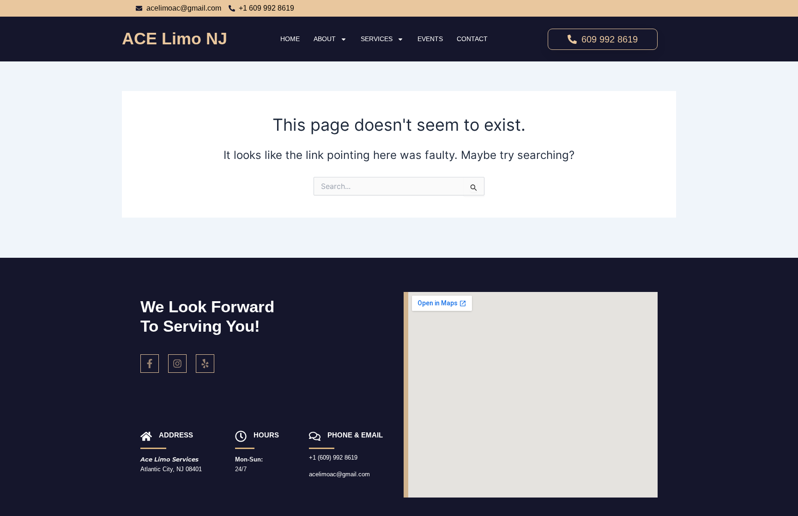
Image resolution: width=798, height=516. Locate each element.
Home (290, 38)
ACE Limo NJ (174, 38)
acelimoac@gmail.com (339, 474)
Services (377, 38)
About (325, 38)
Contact (472, 38)
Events (430, 38)
